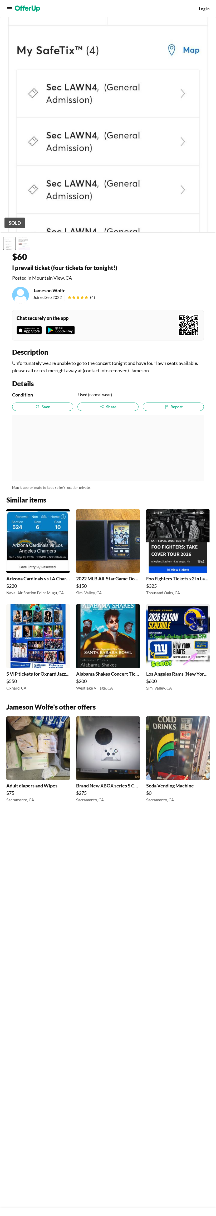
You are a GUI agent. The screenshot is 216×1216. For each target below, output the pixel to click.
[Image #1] (9, 243)
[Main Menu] (9, 9)
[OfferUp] (27, 9)
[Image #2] (24, 243)
